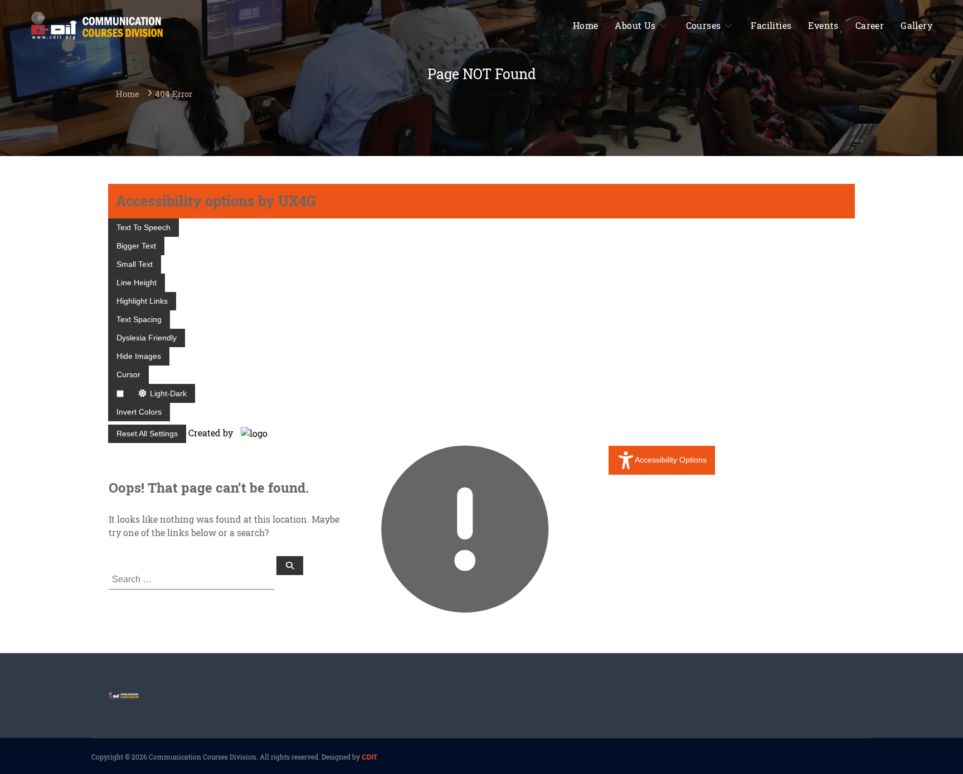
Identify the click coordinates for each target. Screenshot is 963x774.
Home (586, 25)
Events (823, 25)
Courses (703, 25)
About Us (635, 25)
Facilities (771, 25)
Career (869, 25)
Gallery (916, 25)
